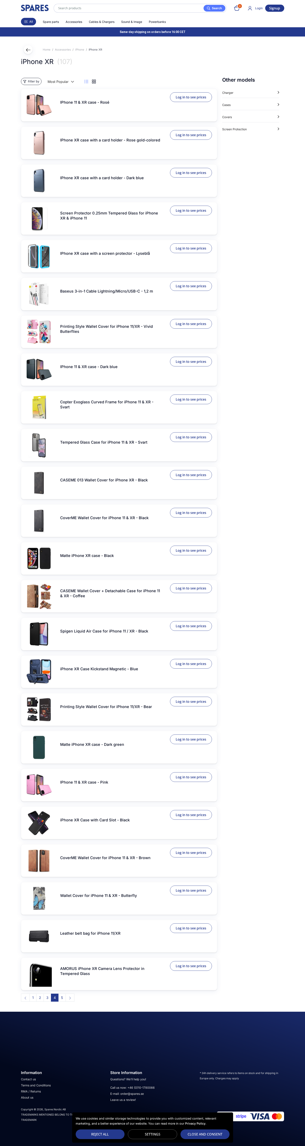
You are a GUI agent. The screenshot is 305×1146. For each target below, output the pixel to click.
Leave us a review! (123, 1100)
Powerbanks (157, 22)
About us (27, 1097)
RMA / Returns (31, 1091)
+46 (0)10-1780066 (141, 1087)
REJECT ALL (100, 1134)
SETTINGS (152, 1134)
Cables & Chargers (101, 22)
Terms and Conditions (36, 1085)
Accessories (74, 22)
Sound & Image (131, 22)
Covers (227, 117)
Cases (226, 105)
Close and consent (205, 1134)
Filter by (33, 81)
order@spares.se (132, 1093)
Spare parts (51, 22)
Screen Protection (234, 129)
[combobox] (140, 8)
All (31, 21)
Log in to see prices (191, 97)
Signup (274, 8)
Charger (227, 92)
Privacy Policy (195, 1123)
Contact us (28, 1079)
